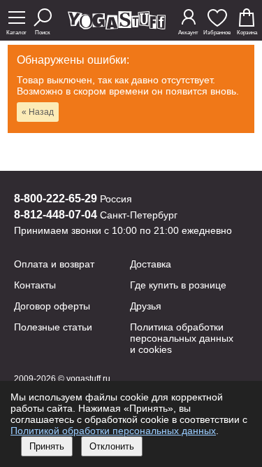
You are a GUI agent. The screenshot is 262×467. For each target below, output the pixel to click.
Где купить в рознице (178, 285)
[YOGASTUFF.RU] (117, 26)
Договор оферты (52, 306)
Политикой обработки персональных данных (113, 430)
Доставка (150, 264)
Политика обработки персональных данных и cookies (181, 338)
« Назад (38, 112)
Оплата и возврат (54, 264)
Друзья (145, 306)
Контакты (35, 285)
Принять (46, 446)
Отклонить (111, 446)
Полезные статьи (53, 327)
